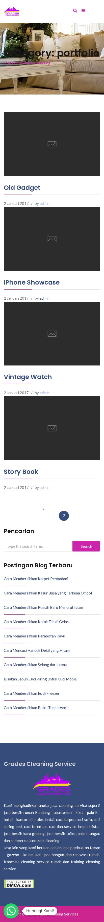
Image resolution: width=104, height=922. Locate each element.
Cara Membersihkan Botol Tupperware (36, 707)
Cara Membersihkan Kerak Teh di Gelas (36, 621)
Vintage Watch (28, 377)
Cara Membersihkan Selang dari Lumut (36, 664)
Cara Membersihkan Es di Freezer (32, 693)
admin (44, 203)
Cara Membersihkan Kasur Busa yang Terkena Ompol (48, 593)
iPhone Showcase (32, 282)
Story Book (21, 471)
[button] (11, 910)
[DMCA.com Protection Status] (19, 883)
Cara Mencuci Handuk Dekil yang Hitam (37, 650)
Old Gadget (22, 187)
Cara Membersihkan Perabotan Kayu (34, 636)
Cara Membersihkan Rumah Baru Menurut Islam (43, 607)
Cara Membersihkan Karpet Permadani (36, 578)
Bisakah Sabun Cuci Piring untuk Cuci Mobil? (40, 679)
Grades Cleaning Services (57, 914)
